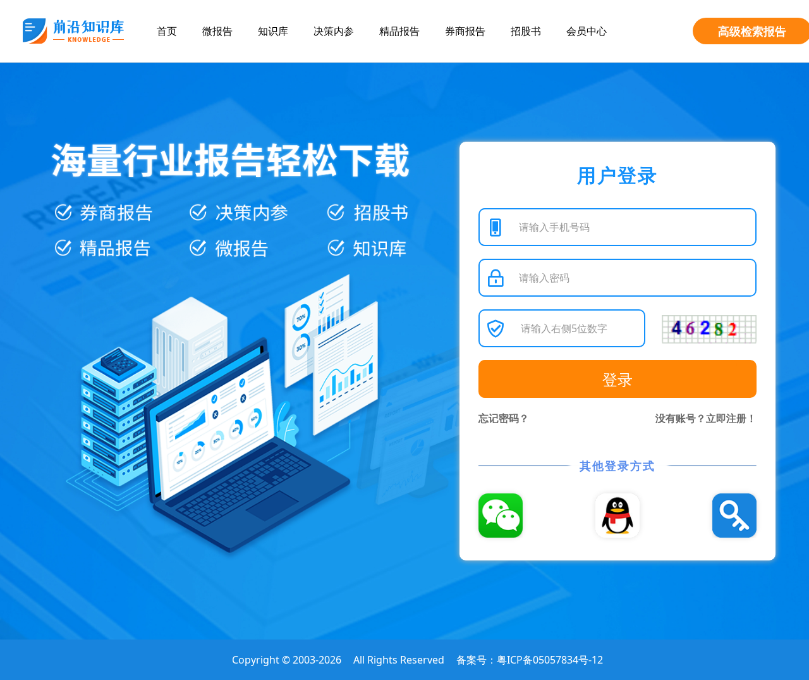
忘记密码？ (503, 418)
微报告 (217, 31)
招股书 (526, 31)
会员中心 (586, 31)
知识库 (273, 31)
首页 (167, 31)
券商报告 (465, 31)
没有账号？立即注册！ (706, 418)
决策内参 (333, 31)
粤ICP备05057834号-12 (550, 660)
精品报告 (399, 31)
